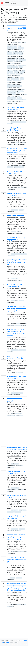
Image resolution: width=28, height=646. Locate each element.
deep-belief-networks (12, 144)
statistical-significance (12, 46)
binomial (21, 66)
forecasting (15, 51)
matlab (17, 68)
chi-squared (10, 72)
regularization (19, 577)
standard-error (17, 80)
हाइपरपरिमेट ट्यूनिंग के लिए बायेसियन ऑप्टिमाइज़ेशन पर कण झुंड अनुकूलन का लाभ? (16, 262)
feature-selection (11, 59)
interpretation (10, 44)
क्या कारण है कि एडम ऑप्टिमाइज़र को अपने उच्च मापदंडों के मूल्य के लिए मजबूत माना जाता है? (17, 151)
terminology (13, 231)
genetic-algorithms (11, 58)
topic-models (23, 187)
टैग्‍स (18, 2)
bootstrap (9, 54)
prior (19, 187)
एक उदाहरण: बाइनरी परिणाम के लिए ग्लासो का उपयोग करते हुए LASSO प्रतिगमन (16, 28)
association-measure (12, 82)
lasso (19, 42)
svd (21, 68)
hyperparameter (20, 91)
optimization (10, 123)
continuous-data (11, 94)
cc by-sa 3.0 (13, 644)
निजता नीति (7, 642)
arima (20, 51)
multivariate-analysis (16, 63)
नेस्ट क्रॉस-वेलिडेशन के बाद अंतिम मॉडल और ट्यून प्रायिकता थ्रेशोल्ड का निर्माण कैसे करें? (16, 309)
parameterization (11, 233)
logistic (21, 392)
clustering (10, 80)
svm (8, 91)
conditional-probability (12, 47)
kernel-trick (13, 91)
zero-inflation (19, 56)
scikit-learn (21, 300)
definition (19, 231)
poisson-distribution (12, 56)
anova (15, 44)
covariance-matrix (11, 65)
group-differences (16, 75)
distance (9, 75)
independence (21, 47)
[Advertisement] (14, 432)
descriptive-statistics (18, 61)
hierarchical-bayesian (21, 489)
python (14, 87)
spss (20, 70)
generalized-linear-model (13, 66)
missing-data (23, 94)
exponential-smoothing (18, 53)
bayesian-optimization (12, 280)
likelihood (17, 96)
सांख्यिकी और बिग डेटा (13, 2)
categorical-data (22, 59)
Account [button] (23, 3)
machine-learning (20, 58)
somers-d (19, 82)
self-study (15, 42)
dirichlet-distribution (12, 98)
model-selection (11, 325)
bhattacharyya (10, 77)
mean (9, 79)
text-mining (22, 72)
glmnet (17, 325)
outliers (14, 54)
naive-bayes (10, 49)
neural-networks (14, 165)
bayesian (19, 85)
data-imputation (19, 101)
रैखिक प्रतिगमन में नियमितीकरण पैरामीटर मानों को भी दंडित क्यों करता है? (16, 560)
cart (17, 59)
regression (24, 42)
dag (9, 96)
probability (12, 73)
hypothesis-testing (11, 99)
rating (13, 101)
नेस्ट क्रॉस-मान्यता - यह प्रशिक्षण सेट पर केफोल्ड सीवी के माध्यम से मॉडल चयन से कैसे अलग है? (16, 537)
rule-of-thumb (18, 530)
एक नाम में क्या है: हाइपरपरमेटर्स (15, 216)
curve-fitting (16, 72)
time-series (10, 51)
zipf (8, 73)
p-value (9, 101)
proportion (10, 68)
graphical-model (17, 49)
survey (19, 46)
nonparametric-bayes (12, 89)
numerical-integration (12, 85)
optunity (19, 280)
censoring (10, 103)
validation (21, 209)
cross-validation (14, 209)
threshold (15, 103)
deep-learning (23, 142)
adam (23, 167)
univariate (18, 94)
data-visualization (21, 65)
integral (18, 84)
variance (9, 63)
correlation (15, 70)
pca (14, 68)
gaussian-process (11, 415)
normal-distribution (11, 84)
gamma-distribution (11, 489)
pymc (18, 87)
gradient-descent (11, 465)
